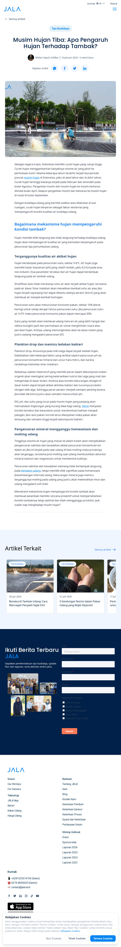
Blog (64, 794)
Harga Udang (15, 815)
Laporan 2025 (70, 852)
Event (65, 837)
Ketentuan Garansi (72, 809)
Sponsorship (69, 842)
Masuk (113, 3)
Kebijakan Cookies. (71, 930)
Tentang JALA (70, 784)
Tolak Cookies (77, 938)
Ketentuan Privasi (72, 814)
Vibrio (85, 406)
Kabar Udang (14, 810)
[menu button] (114, 9)
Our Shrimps (14, 784)
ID (100, 3)
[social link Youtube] (37, 895)
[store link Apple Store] (21, 906)
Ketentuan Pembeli (72, 804)
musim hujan (32, 177)
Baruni (11, 805)
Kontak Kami (69, 799)
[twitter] (74, 68)
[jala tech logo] (12, 9)
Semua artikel (17, 19)
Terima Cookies (102, 938)
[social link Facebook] (9, 895)
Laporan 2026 (70, 847)
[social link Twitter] (14, 895)
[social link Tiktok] (31, 895)
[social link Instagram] (26, 895)
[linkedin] (85, 68)
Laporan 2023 (70, 862)
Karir (64, 789)
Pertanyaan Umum (72, 824)
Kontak (91, 3)
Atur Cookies (53, 938)
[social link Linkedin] (20, 895)
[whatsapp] (54, 68)
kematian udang (31, 470)
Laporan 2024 (70, 857)
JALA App (13, 800)
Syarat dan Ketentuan (74, 819)
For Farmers (14, 789)
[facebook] (64, 68)
